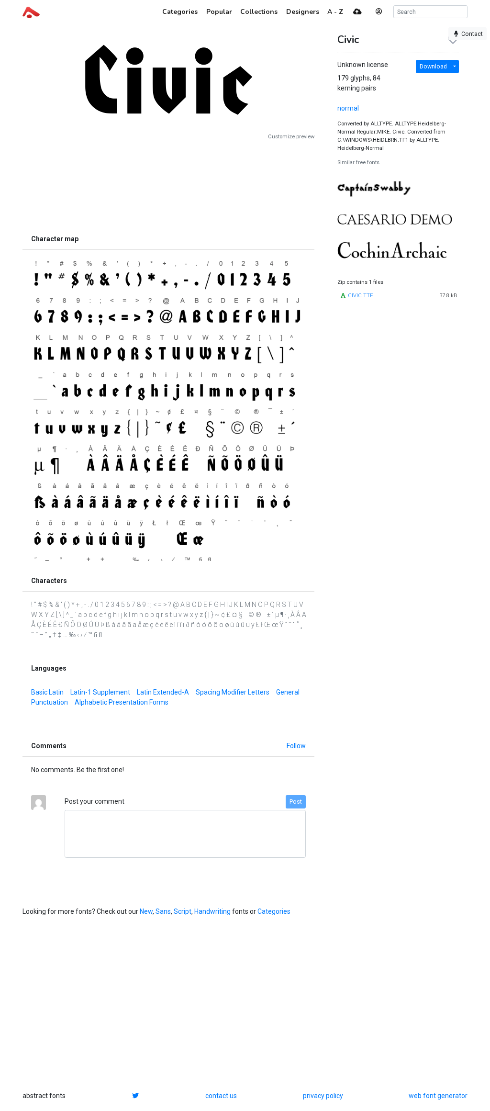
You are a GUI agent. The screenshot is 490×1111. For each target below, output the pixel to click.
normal (348, 108)
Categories (273, 911)
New (146, 911)
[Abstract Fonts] (31, 11)
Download (433, 66)
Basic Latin (47, 692)
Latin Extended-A (163, 692)
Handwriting (212, 911)
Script (182, 911)
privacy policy (323, 1096)
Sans (163, 911)
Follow (296, 746)
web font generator (438, 1096)
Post (296, 801)
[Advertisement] (168, 185)
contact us (221, 1096)
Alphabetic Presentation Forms (121, 702)
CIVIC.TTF (360, 295)
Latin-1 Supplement (100, 692)
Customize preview (291, 137)
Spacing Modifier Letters (232, 692)
